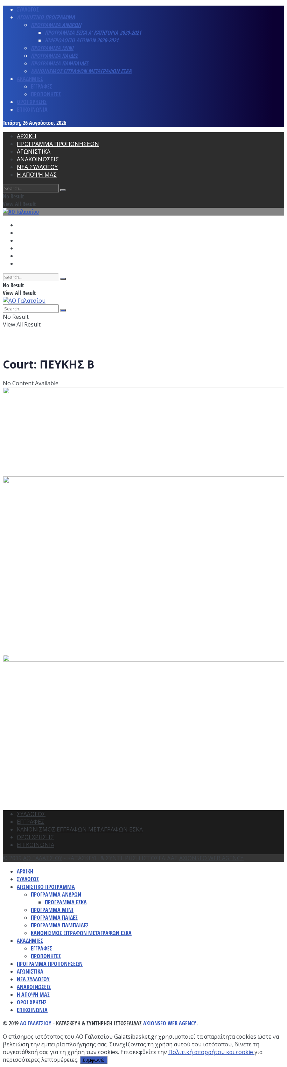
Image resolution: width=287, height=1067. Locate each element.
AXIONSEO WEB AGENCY (211, 858)
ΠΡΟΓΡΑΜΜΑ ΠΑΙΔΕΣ (54, 55)
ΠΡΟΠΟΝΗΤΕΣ (46, 94)
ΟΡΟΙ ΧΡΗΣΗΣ (32, 102)
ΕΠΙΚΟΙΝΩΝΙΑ (32, 109)
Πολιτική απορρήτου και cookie (211, 1052)
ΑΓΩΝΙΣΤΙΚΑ (33, 151)
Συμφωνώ (94, 1060)
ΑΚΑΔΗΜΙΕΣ (30, 79)
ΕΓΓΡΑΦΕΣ (41, 86)
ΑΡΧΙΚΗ (26, 136)
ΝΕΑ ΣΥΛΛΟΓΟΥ (37, 167)
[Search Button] (63, 190)
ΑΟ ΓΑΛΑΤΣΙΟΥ (42, 858)
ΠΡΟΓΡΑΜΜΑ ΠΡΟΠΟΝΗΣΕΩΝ (58, 144)
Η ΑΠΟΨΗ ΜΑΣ (37, 174)
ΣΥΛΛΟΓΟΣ (28, 9)
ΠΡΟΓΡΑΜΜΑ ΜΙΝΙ (52, 48)
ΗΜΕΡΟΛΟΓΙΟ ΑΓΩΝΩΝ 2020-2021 (81, 40)
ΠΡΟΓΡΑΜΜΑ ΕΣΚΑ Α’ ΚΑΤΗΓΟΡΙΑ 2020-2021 (93, 32)
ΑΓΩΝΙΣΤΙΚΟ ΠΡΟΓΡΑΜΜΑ (46, 17)
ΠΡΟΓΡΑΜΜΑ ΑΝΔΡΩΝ (56, 25)
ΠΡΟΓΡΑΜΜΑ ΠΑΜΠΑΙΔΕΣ (60, 63)
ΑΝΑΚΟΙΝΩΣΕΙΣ (38, 159)
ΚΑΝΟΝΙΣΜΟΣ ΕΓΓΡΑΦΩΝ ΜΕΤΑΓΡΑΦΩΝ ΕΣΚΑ (81, 71)
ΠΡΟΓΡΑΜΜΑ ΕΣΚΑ (66, 902)
